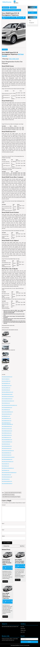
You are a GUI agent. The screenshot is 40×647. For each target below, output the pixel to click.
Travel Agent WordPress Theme (16, 645)
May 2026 (22, 626)
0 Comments (21, 566)
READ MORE (5, 582)
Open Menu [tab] (16, 3)
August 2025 (23, 628)
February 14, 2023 (7, 566)
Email (3, 529)
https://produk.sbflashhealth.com (7, 424)
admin (14, 17)
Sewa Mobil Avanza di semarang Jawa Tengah (11, 496)
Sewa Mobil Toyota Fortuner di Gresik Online (19, 561)
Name (3, 523)
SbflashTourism (6, 2)
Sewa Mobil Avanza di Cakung (8, 494)
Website (3, 536)
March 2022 (23, 632)
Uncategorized (13, 7)
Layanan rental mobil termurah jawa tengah (13, 492)
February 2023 (23, 630)
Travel (30, 20)
